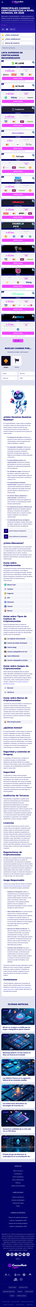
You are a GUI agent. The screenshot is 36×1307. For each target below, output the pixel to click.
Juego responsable (15, 1301)
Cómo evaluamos (18, 1177)
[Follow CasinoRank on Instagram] (12, 1254)
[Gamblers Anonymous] (15, 1279)
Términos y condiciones (8, 1304)
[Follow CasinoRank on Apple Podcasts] (28, 1254)
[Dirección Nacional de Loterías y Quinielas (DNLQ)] (7, 1274)
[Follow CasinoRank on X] (16, 1254)
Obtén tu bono (18, 78)
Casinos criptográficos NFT (18, 1220)
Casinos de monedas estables (18, 1223)
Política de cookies (20, 1304)
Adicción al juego (6, 1301)
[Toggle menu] (2, 2)
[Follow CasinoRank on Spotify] (24, 1254)
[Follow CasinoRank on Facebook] (8, 1254)
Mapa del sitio (30, 1304)
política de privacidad (18, 1186)
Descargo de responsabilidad (27, 1301)
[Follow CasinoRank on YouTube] (20, 1254)
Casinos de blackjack (18, 1200)
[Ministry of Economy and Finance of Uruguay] (17, 1274)
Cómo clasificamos (18, 1180)
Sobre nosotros (18, 1171)
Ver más (17, 340)
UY (17, 1259)
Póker (18, 1206)
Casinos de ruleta (18, 1203)
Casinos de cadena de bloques (18, 1217)
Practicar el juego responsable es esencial (15, 886)
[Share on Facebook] (7, 29)
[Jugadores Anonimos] (24, 1274)
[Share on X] (3, 29)
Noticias (18, 1183)
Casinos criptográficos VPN (18, 1226)
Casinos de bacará (18, 1197)
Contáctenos (18, 1174)
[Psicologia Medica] (30, 1274)
